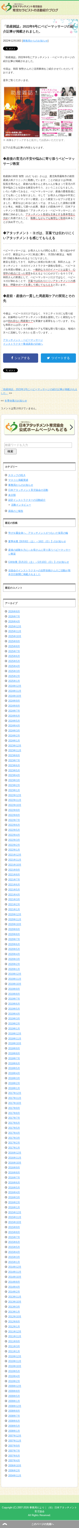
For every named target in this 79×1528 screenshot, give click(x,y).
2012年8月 (14, 1321)
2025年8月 (14, 646)
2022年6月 (14, 824)
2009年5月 (14, 1396)
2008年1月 (14, 1430)
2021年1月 (14, 909)
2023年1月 (14, 790)
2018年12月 (14, 1033)
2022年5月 (14, 829)
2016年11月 (14, 1157)
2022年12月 (14, 795)
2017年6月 (14, 1122)
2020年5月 (14, 949)
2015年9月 (14, 1227)
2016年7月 (14, 1177)
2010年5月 (14, 1371)
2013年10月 (14, 1301)
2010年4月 (14, 1376)
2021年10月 (14, 864)
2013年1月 (14, 1311)
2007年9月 (14, 1445)
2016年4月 (14, 1192)
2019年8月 (14, 993)
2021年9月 (14, 869)
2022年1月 (14, 849)
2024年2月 (14, 735)
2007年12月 (14, 1435)
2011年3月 (14, 1346)
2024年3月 (14, 730)
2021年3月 (14, 899)
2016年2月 (14, 1202)
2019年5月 (14, 1008)
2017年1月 (14, 1147)
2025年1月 (14, 680)
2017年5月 (14, 1127)
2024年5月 (14, 720)
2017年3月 (14, 1137)
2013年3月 (14, 1306)
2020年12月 (14, 914)
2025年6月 (14, 656)
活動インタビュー (21, 504)
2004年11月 (14, 1475)
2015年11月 (14, 1217)
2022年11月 (14, 800)
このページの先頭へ (42, 1524)
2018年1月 (14, 1088)
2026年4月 (14, 621)
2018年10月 (14, 1043)
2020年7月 (14, 939)
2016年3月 (14, 1197)
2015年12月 (14, 1212)
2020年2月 (14, 964)
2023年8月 (14, 755)
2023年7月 (14, 760)
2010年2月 (14, 1381)
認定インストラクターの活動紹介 (27, 500)
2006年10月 (14, 1465)
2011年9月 (14, 1341)
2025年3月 (14, 671)
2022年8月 (14, 815)
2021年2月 (14, 904)
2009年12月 (14, 1386)
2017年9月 (14, 1108)
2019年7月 (14, 998)
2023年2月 (14, 785)
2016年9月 (14, 1167)
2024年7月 (14, 710)
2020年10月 (14, 924)
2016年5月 (14, 1187)
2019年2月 (14, 1023)
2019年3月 (14, 1018)
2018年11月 (14, 1038)
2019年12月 (14, 973)
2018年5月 (14, 1068)
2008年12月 (14, 1406)
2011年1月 (14, 1351)
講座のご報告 (15, 511)
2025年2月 (14, 676)
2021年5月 (14, 889)
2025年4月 (14, 666)
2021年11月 (14, 859)
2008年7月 (14, 1415)
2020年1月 (14, 969)
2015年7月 (14, 1237)
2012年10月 (14, 1316)
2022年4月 (14, 834)
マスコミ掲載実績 (18, 480)
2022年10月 (14, 805)
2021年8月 (14, 874)
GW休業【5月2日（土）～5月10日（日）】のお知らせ (38, 562)
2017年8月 (14, 1113)
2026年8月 (14, 611)
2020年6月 (14, 944)
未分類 (12, 495)
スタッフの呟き (17, 475)
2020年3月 (14, 959)
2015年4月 (14, 1252)
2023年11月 (14, 750)
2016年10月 (14, 1162)
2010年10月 (14, 1366)
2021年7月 (14, 879)
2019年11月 (14, 978)
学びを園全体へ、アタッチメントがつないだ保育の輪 (38, 532)
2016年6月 (14, 1182)
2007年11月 (14, 1440)
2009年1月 (14, 1401)
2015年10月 (14, 1222)
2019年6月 (14, 1003)
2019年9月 (14, 988)
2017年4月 (14, 1132)
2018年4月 (14, 1073)
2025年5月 (14, 661)
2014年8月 (14, 1281)
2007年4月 (14, 1460)
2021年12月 (14, 854)
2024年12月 (14, 686)
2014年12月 (14, 1266)
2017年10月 (14, 1103)
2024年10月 (14, 696)
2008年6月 (14, 1420)
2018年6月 (14, 1063)
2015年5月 (14, 1247)
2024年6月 (14, 715)
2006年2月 (14, 1470)
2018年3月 (14, 1078)
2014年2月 (14, 1291)
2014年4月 (14, 1286)
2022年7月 (14, 820)
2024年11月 (14, 691)
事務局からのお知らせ (35, 40)
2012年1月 (14, 1326)
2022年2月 (14, 844)
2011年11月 (14, 1336)
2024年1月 (14, 740)
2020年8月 (14, 934)
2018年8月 (14, 1053)
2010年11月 (14, 1361)
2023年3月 (14, 780)
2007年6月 (14, 1455)
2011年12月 (14, 1331)
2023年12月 (14, 745)
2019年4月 (14, 1013)
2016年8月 (14, 1172)
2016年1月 (14, 1207)
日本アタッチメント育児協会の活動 (28, 490)
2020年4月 (14, 954)
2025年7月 (14, 651)
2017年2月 (14, 1142)
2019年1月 (14, 1028)
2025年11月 (14, 631)
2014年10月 (14, 1276)
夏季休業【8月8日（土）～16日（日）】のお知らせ (37, 541)
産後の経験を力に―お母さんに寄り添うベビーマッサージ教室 (39, 551)
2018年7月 (14, 1058)
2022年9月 (14, 810)
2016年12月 (14, 1152)
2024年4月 (14, 725)
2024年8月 (14, 705)
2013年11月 (14, 1296)
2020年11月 (14, 919)
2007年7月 (14, 1450)
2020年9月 (14, 929)
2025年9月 (14, 641)
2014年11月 (14, 1271)
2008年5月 (14, 1425)
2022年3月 (14, 839)
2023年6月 (14, 765)
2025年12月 (14, 626)
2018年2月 (14, 1083)
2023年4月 (14, 775)
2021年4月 (14, 894)
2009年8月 (14, 1391)
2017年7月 (14, 1117)
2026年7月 (14, 616)
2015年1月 (14, 1262)
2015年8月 (14, 1232)
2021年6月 (14, 884)
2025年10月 (14, 636)
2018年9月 (14, 1048)
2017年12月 (14, 1093)
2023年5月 (14, 770)
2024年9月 (14, 700)
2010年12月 (14, 1356)
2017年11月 (14, 1098)
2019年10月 (14, 983)
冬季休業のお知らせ (16, 400)
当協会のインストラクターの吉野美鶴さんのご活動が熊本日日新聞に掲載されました (39, 572)
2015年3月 (14, 1257)
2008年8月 (14, 1410)
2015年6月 (14, 1242)
